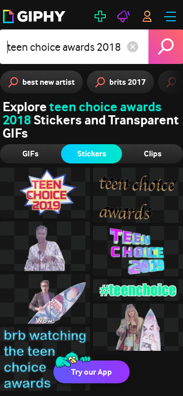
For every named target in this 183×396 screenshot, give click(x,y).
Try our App (91, 372)
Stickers (91, 153)
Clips (153, 153)
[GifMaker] (100, 16)
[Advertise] (123, 16)
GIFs (30, 153)
